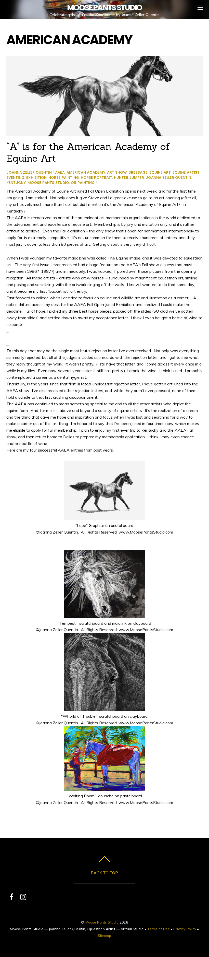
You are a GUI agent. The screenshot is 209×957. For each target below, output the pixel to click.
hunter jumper (129, 177)
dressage (138, 172)
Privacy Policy (184, 929)
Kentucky (16, 182)
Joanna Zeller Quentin (29, 172)
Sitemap (104, 935)
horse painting (63, 177)
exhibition (36, 177)
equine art (160, 172)
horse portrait (96, 177)
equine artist (186, 172)
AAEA (60, 172)
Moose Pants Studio (48, 182)
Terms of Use (158, 929)
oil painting (83, 182)
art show (117, 172)
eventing (15, 177)
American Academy (86, 172)
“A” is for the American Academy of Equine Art (88, 152)
